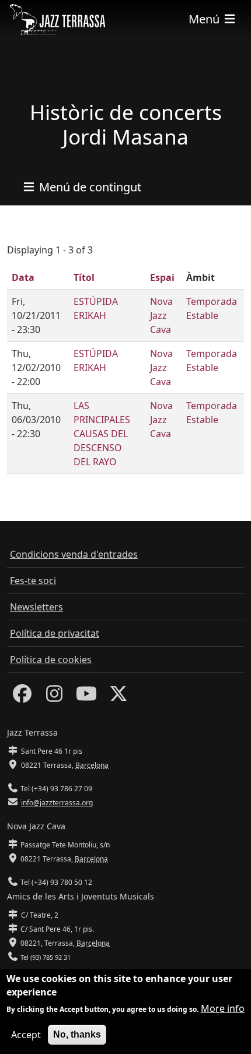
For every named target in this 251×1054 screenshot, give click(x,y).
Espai (162, 277)
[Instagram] (54, 697)
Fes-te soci (33, 580)
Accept (26, 1034)
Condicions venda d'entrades (74, 554)
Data (23, 277)
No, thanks (77, 1034)
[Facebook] (22, 697)
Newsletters (36, 606)
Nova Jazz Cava (161, 315)
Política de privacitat (54, 633)
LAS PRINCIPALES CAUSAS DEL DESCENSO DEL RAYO (102, 433)
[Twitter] (118, 697)
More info (223, 1008)
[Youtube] (86, 697)
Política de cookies (51, 659)
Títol (84, 277)
